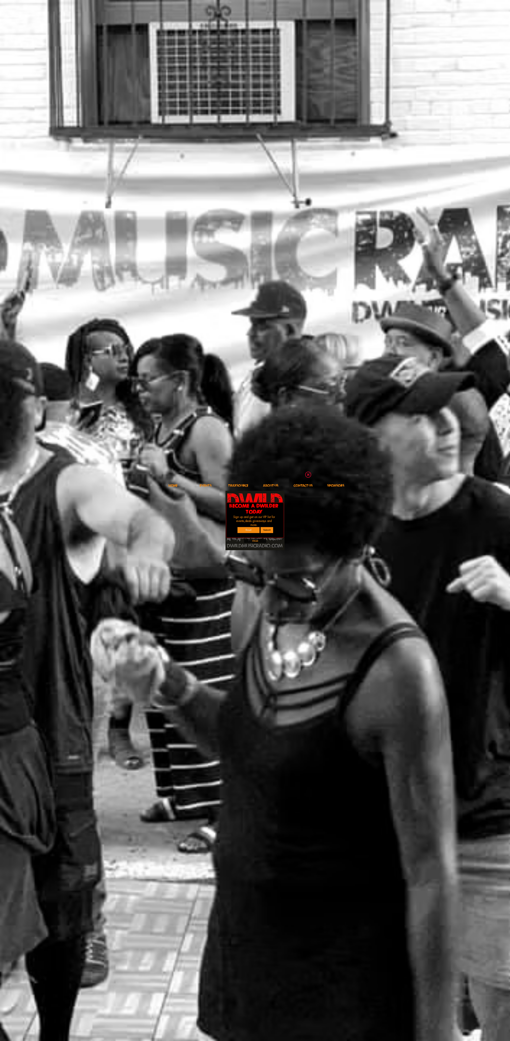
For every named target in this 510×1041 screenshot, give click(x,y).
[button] (308, 475)
